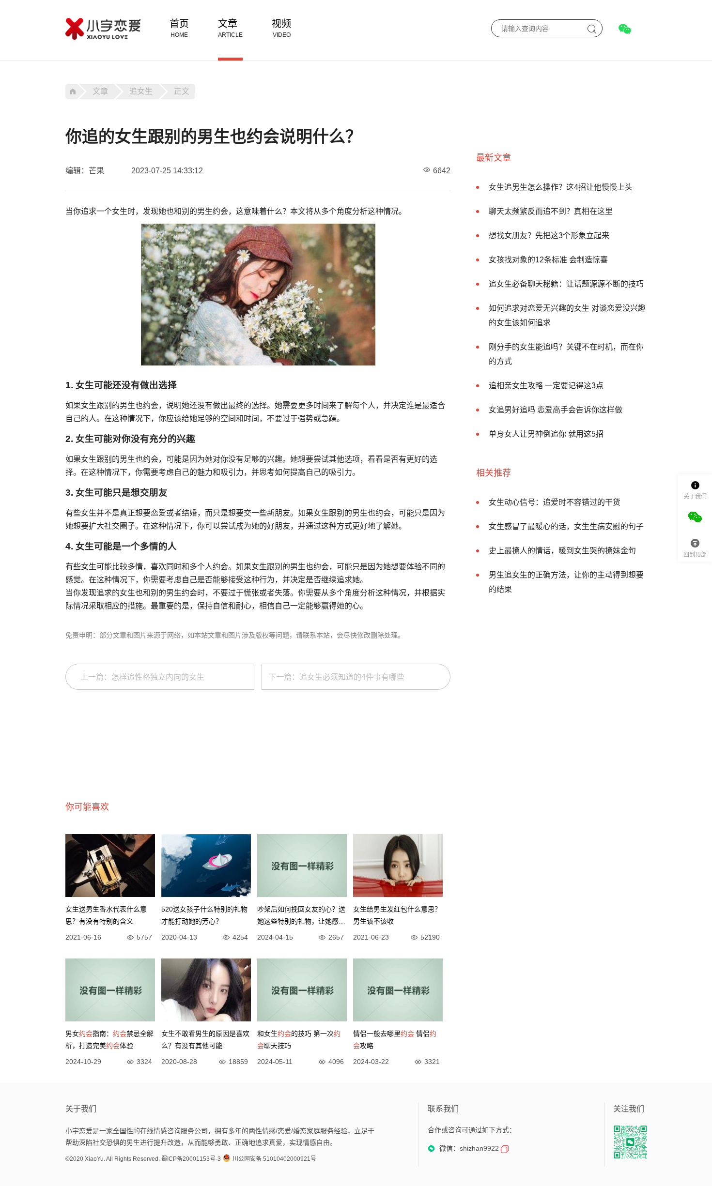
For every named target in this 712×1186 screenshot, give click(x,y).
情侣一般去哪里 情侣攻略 (394, 1039)
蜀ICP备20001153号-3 (191, 1159)
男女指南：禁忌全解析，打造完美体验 (109, 1039)
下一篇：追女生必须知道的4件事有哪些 (336, 677)
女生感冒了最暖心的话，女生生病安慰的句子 (566, 526)
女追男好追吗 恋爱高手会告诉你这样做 (555, 410)
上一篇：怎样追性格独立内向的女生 (142, 677)
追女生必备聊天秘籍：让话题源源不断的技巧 (566, 284)
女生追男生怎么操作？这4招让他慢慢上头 (561, 187)
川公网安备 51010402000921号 (274, 1159)
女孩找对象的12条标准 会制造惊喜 (548, 260)
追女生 (141, 91)
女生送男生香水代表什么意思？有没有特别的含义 (106, 915)
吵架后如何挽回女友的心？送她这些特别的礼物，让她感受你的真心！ (301, 916)
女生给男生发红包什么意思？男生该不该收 (397, 915)
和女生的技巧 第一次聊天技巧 (299, 1039)
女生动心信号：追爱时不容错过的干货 (554, 502)
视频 (281, 24)
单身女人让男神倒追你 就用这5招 (546, 434)
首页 (179, 24)
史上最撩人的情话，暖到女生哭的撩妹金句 (562, 551)
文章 (227, 24)
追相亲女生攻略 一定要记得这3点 (546, 385)
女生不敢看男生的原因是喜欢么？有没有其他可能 (205, 1039)
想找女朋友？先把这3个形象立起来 (549, 235)
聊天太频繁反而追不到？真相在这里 (551, 211)
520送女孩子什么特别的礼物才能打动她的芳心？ (204, 915)
